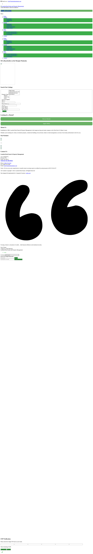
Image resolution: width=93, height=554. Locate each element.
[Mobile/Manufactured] (14, 93)
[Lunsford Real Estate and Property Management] (12, 6)
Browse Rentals (46, 119)
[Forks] (7, 98)
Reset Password (18, 259)
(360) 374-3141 (6, 11)
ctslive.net (28, 173)
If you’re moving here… (12, 32)
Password (3, 256)
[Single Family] (14, 90)
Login (16, 257)
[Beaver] (7, 95)
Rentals (5, 22)
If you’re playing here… (12, 33)
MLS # (3, 101)
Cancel (8, 549)
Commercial (9, 20)
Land (7, 21)
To (2, 105)
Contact (5, 36)
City (3, 99)
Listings (5, 17)
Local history (9, 34)
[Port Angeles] (7, 99)
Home (4, 16)
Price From (4, 103)
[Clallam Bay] (7, 97)
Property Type (5, 94)
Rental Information (10, 26)
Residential (8, 18)
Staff (4, 29)
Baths (3, 108)
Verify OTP (3, 549)
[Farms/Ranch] (14, 94)
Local (4, 30)
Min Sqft (4, 109)
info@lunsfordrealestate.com (14, 1)
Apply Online (9, 28)
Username (3, 255)
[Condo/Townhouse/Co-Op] (14, 91)
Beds (3, 106)
